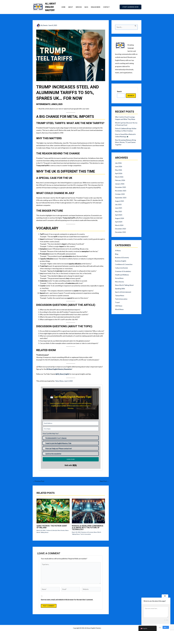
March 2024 (119, 225)
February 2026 (120, 180)
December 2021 (120, 232)
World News (119, 309)
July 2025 (118, 204)
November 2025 (120, 191)
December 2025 (120, 187)
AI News (118, 251)
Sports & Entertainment (123, 292)
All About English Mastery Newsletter (59, 369)
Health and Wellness (122, 275)
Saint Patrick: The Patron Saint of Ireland (52, 527)
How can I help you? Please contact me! (58, 448)
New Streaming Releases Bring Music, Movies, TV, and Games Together (125, 142)
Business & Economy (87, 532)
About (70, 7)
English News (95, 7)
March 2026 (119, 177)
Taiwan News (119, 295)
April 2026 (118, 173)
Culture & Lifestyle (51, 530)
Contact (106, 7)
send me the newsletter (53, 454)
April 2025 (118, 215)
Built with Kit (71, 465)
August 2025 (119, 201)
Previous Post (38, 481)
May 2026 (118, 170)
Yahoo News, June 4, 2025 (64, 381)
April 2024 (118, 222)
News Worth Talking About (124, 285)
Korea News (119, 278)
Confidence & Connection (123, 264)
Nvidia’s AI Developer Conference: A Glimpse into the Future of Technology (88, 527)
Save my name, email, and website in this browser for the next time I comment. (67, 600)
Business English (120, 261)
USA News (118, 306)
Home (63, 7)
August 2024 (119, 218)
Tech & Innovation (85, 534)
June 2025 (118, 208)
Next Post (104, 481)
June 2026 (118, 166)
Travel (117, 302)
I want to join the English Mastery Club (58, 443)
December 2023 (120, 229)
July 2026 (118, 163)
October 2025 (120, 194)
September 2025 (120, 198)
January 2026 (119, 184)
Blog (86, 7)
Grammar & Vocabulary (123, 271)
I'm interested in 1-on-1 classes (56, 438)
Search (119, 91)
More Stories (61, 530)
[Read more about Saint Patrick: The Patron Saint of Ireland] (53, 511)
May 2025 (118, 211)
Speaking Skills (120, 289)
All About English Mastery (50, 7)
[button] (130, 7)
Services (79, 7)
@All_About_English (62, 374)
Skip (160, 627)
